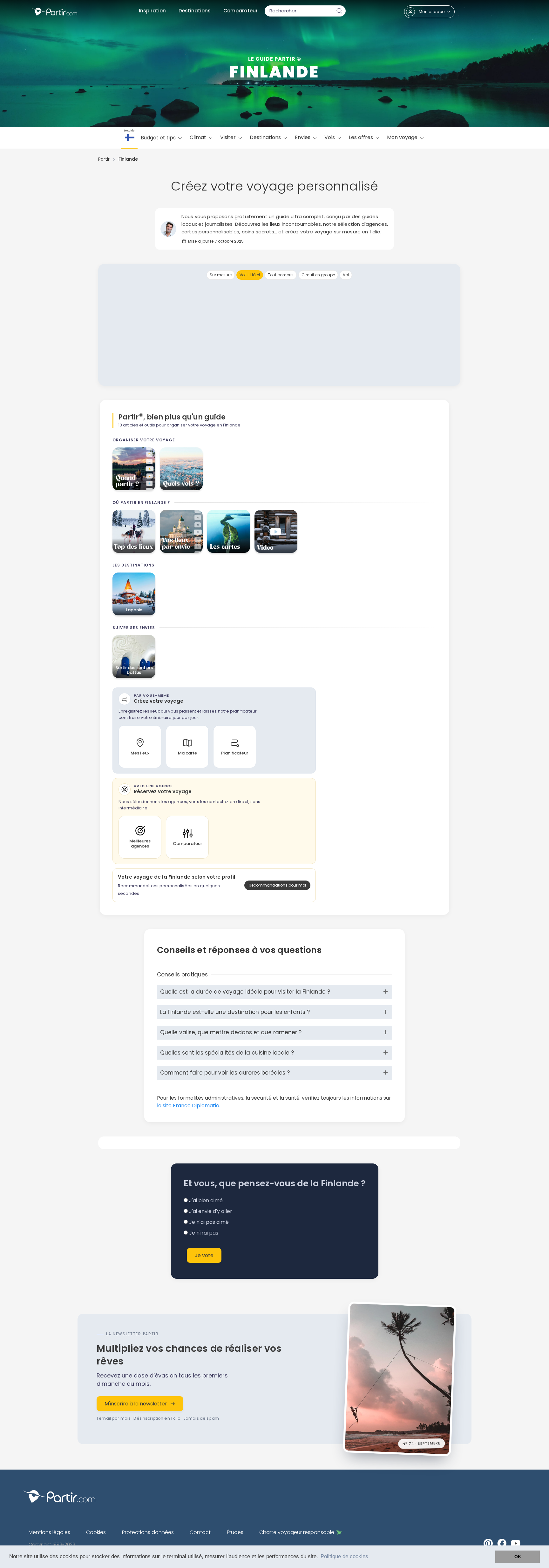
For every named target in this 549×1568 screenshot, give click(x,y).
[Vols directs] (181, 468)
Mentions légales (49, 1532)
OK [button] (517, 1556)
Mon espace (432, 12)
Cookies (96, 1532)
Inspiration (152, 10)
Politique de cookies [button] (344, 1556)
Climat (198, 137)
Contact (200, 1532)
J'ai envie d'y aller (210, 1211)
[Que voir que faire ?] (133, 531)
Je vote (204, 1255)
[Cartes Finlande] (228, 531)
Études (235, 1532)
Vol (346, 275)
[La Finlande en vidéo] (275, 531)
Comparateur (240, 10)
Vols (330, 137)
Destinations (195, 10)
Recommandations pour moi (277, 885)
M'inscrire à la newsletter (136, 1403)
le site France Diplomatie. (188, 1105)
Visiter (228, 137)
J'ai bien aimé (205, 1200)
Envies (303, 137)
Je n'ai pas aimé (208, 1222)
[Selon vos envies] (181, 531)
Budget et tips (159, 137)
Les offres (361, 137)
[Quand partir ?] (133, 468)
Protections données (148, 1532)
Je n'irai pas (203, 1232)
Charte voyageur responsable (296, 1532)
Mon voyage (403, 137)
